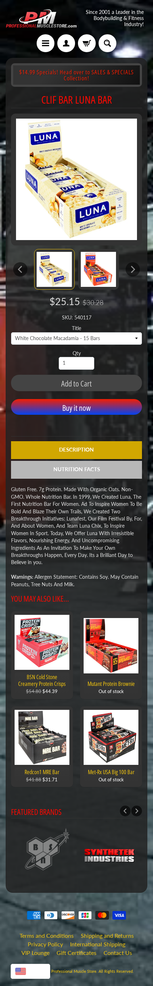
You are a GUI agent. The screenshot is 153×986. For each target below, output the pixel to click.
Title (76, 328)
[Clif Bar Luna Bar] (54, 269)
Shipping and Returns (107, 935)
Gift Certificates (76, 952)
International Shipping (97, 944)
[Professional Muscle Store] (41, 18)
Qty (77, 353)
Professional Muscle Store (73, 971)
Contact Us (118, 952)
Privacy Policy (45, 944)
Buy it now (76, 407)
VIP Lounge (35, 952)
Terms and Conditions (47, 935)
